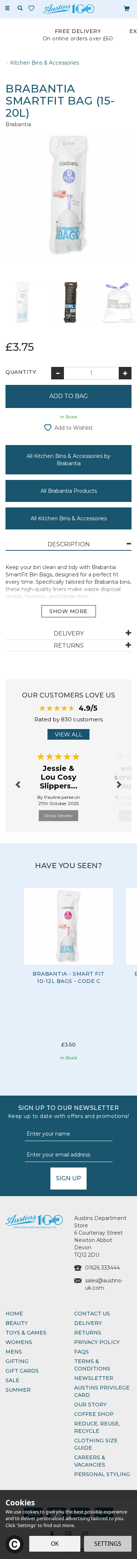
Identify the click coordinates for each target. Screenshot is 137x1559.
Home (14, 1313)
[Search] (20, 8)
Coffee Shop (94, 1414)
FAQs (81, 1351)
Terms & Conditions (92, 1365)
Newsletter (93, 1378)
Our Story (90, 1404)
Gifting (16, 1361)
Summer (18, 1390)
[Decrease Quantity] (57, 373)
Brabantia (18, 124)
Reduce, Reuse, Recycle (97, 1427)
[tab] (68, 544)
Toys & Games (25, 1332)
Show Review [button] (58, 815)
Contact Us (92, 1313)
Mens (13, 1351)
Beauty (16, 1323)
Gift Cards (22, 1370)
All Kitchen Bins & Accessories (69, 518)
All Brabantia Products (69, 491)
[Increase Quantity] (125, 373)
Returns (87, 1332)
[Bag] (127, 8)
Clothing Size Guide (96, 1444)
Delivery (88, 1323)
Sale (12, 1380)
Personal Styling (102, 1474)
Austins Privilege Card (102, 1391)
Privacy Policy (97, 1342)
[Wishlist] (32, 8)
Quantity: (21, 372)
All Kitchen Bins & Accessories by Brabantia (68, 460)
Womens (18, 1342)
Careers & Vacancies (89, 1461)
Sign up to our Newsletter (68, 1111)
